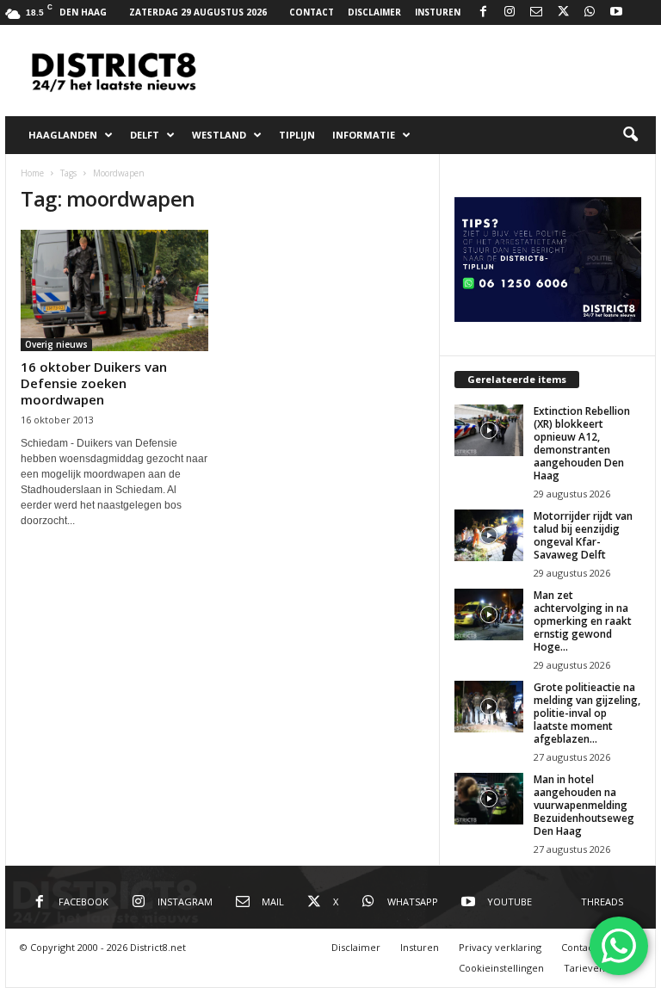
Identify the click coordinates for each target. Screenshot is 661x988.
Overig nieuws (56, 344)
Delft (144, 134)
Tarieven (584, 967)
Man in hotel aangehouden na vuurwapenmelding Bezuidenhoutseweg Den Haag (584, 805)
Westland (219, 134)
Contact (311, 12)
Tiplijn (297, 134)
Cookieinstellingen (501, 967)
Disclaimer (374, 12)
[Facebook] (483, 12)
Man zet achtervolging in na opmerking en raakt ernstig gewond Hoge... (583, 621)
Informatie (363, 134)
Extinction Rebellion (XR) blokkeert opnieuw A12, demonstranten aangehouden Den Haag (582, 443)
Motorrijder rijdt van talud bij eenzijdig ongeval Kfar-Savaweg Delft (583, 535)
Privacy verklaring (500, 947)
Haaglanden (62, 134)
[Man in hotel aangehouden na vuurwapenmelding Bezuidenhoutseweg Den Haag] (488, 798)
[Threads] (643, 12)
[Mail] (536, 12)
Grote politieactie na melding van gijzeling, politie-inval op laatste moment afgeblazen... (587, 713)
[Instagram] (509, 12)
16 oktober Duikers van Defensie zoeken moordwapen (94, 383)
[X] (563, 12)
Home (32, 173)
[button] (630, 135)
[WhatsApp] (589, 12)
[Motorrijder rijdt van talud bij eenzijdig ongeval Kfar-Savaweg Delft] (488, 535)
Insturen (437, 12)
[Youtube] (616, 12)
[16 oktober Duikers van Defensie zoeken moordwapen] (114, 290)
